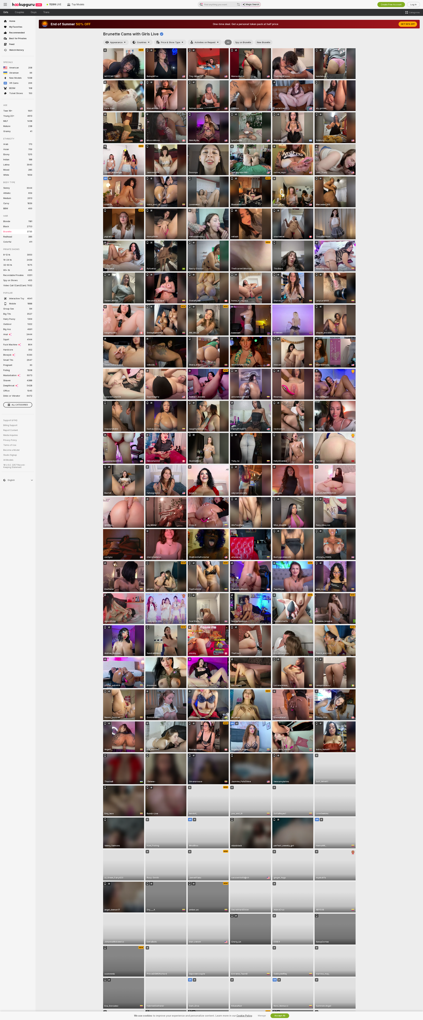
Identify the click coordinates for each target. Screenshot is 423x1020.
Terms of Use (9, 445)
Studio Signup (10, 455)
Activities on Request (205, 42)
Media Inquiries (10, 435)
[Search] (238, 4)
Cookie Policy (244, 1015)
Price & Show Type (170, 42)
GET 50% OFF (408, 24)
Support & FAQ (10, 420)
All (228, 42)
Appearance (116, 42)
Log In (413, 4)
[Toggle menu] (5, 4)
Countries (141, 42)
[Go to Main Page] (27, 4)
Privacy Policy (10, 440)
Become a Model (11, 450)
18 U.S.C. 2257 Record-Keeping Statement (14, 466)
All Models (8, 460)
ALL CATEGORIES (20, 405)
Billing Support (10, 425)
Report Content (10, 430)
